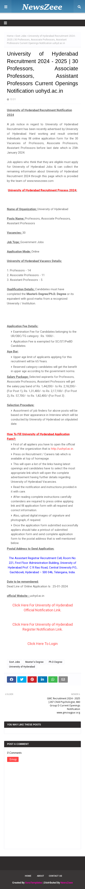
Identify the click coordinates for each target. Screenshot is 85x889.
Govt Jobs (20, 36)
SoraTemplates (33, 882)
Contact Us (55, 876)
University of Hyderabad (22, 666)
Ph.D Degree (55, 662)
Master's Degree (34, 662)
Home (10, 36)
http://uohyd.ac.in (62, 448)
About (40, 876)
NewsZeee (66, 882)
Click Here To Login (42, 644)
